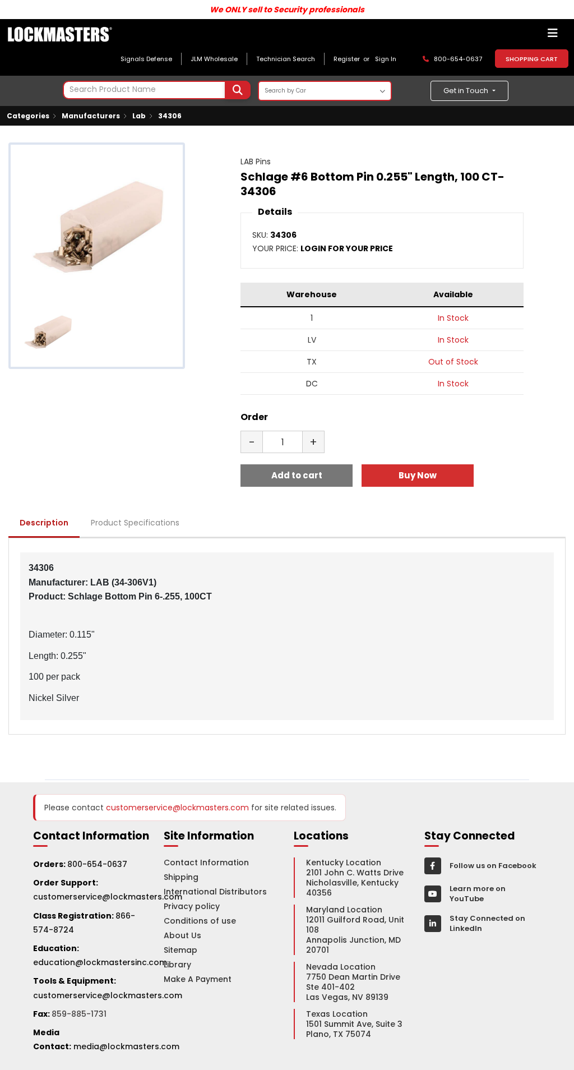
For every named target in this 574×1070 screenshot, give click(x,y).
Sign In (385, 58)
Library (177, 964)
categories (28, 116)
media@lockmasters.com (126, 1046)
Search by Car (285, 90)
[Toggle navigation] (552, 36)
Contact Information (206, 862)
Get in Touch (466, 90)
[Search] (238, 90)
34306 (170, 116)
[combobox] (157, 90)
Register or (353, 58)
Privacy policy (192, 906)
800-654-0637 (97, 864)
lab (139, 116)
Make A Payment (198, 979)
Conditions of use (200, 920)
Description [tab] (44, 522)
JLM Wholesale (214, 58)
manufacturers (91, 116)
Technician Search (285, 58)
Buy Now (418, 475)
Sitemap (180, 950)
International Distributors (215, 891)
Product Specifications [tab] (135, 522)
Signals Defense (146, 58)
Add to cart (296, 475)
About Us (182, 935)
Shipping (181, 877)
